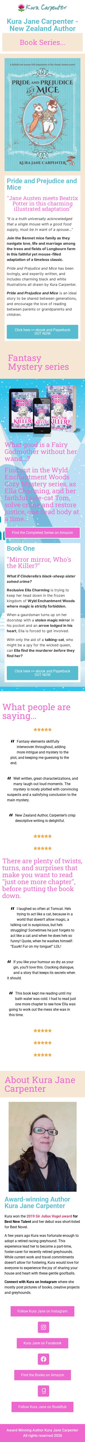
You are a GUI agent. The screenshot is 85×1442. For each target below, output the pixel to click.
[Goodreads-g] (43, 1391)
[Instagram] (43, 1327)
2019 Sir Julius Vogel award (49, 1216)
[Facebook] (43, 1359)
